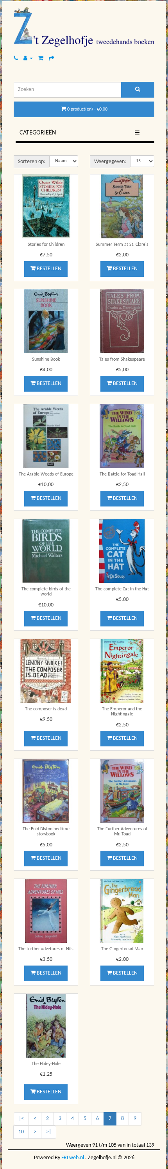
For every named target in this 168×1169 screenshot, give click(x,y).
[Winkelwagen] (40, 58)
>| (48, 1132)
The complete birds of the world (46, 592)
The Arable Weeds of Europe (46, 474)
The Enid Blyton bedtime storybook (46, 832)
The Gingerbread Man (122, 949)
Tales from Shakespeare (122, 359)
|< (21, 1119)
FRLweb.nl (72, 1158)
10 (21, 1132)
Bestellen (48, 269)
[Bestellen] (51, 58)
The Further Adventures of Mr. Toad (122, 832)
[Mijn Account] (28, 58)
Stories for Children (46, 244)
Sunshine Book (46, 359)
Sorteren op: (31, 162)
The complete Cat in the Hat (122, 589)
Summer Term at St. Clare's (122, 244)
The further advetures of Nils (45, 949)
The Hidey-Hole (46, 1064)
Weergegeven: (110, 162)
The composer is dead (46, 709)
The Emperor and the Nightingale (122, 712)
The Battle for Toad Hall (122, 474)
